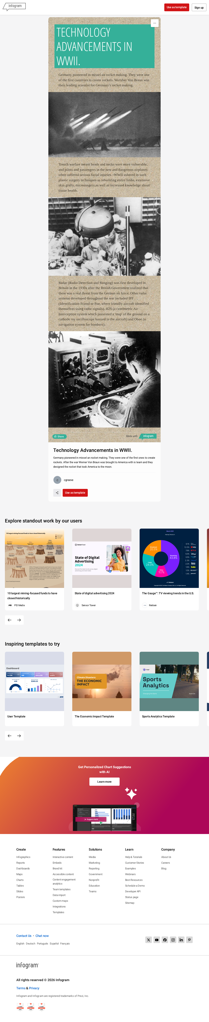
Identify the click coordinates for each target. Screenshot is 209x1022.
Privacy (34, 988)
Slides (19, 891)
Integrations (59, 906)
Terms (21, 988)
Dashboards (23, 868)
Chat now (42, 936)
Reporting (94, 868)
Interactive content (63, 857)
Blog (163, 868)
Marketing (94, 862)
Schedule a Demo (135, 885)
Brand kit (57, 868)
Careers (165, 862)
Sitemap (129, 902)
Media (92, 857)
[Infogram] (14, 7)
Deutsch (30, 943)
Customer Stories (134, 862)
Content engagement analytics (64, 881)
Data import (59, 895)
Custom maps (60, 900)
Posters (20, 897)
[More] (155, 23)
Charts (19, 879)
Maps (19, 874)
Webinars (130, 874)
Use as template (177, 7)
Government (95, 874)
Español (54, 943)
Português (42, 943)
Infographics (23, 857)
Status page (131, 897)
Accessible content (63, 874)
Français (65, 943)
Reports (20, 862)
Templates (58, 912)
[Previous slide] (9, 620)
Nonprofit (94, 879)
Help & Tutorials (133, 857)
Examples (130, 868)
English (20, 943)
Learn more (104, 781)
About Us (166, 857)
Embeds (57, 862)
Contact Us (23, 936)
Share (61, 436)
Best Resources (134, 879)
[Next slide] (19, 620)
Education (94, 885)
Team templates (62, 889)
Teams (93, 891)
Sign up (199, 7)
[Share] (57, 493)
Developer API (133, 891)
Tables (20, 885)
